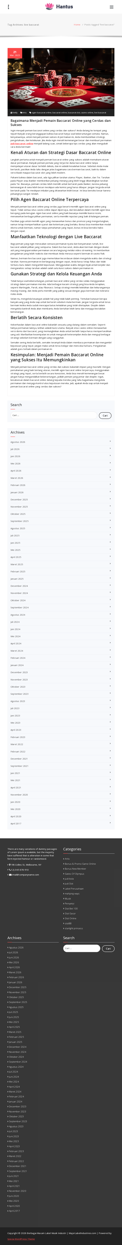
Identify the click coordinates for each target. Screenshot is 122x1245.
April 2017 (16, 823)
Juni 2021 (15, 773)
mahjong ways (72, 893)
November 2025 (19, 506)
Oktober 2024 (18, 600)
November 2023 (19, 679)
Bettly (15, 112)
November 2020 (19, 794)
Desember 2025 (19, 499)
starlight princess (74, 928)
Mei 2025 (16, 549)
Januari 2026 (17, 492)
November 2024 (19, 592)
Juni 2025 (15, 542)
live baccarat (100, 112)
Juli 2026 (15, 449)
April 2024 (16, 643)
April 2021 (16, 787)
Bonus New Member (75, 868)
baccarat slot (74, 112)
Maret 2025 (17, 564)
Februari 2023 (18, 737)
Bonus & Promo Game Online (80, 863)
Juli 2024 (15, 621)
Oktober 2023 (18, 686)
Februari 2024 (18, 657)
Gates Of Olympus (74, 873)
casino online (87, 112)
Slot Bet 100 (71, 908)
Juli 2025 (15, 535)
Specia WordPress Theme (21, 1238)
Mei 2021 (16, 780)
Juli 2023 (15, 708)
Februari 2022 (18, 751)
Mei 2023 (16, 722)
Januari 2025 (17, 578)
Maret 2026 (17, 477)
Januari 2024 (17, 665)
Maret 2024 (17, 650)
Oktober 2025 (18, 513)
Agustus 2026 (18, 441)
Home (77, 24)
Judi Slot (69, 883)
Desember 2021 (19, 758)
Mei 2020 (16, 809)
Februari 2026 (18, 485)
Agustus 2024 (18, 614)
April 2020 (16, 816)
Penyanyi (69, 903)
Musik (68, 898)
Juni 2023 (15, 715)
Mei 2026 (16, 463)
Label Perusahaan (74, 888)
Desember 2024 (19, 585)
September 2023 (20, 693)
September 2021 (20, 765)
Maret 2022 (17, 744)
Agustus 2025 (18, 528)
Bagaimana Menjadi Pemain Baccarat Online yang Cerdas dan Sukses (61, 122)
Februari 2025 (18, 571)
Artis (24, 112)
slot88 (68, 923)
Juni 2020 (15, 801)
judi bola (69, 878)
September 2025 (20, 521)
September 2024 (20, 607)
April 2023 (16, 729)
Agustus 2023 (18, 701)
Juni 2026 (15, 456)
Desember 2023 (19, 672)
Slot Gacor (70, 913)
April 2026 (16, 470)
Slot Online (70, 918)
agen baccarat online (42, 112)
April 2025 (16, 557)
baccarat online (60, 112)
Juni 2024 (15, 629)
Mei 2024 (16, 636)
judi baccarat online (22, 143)
